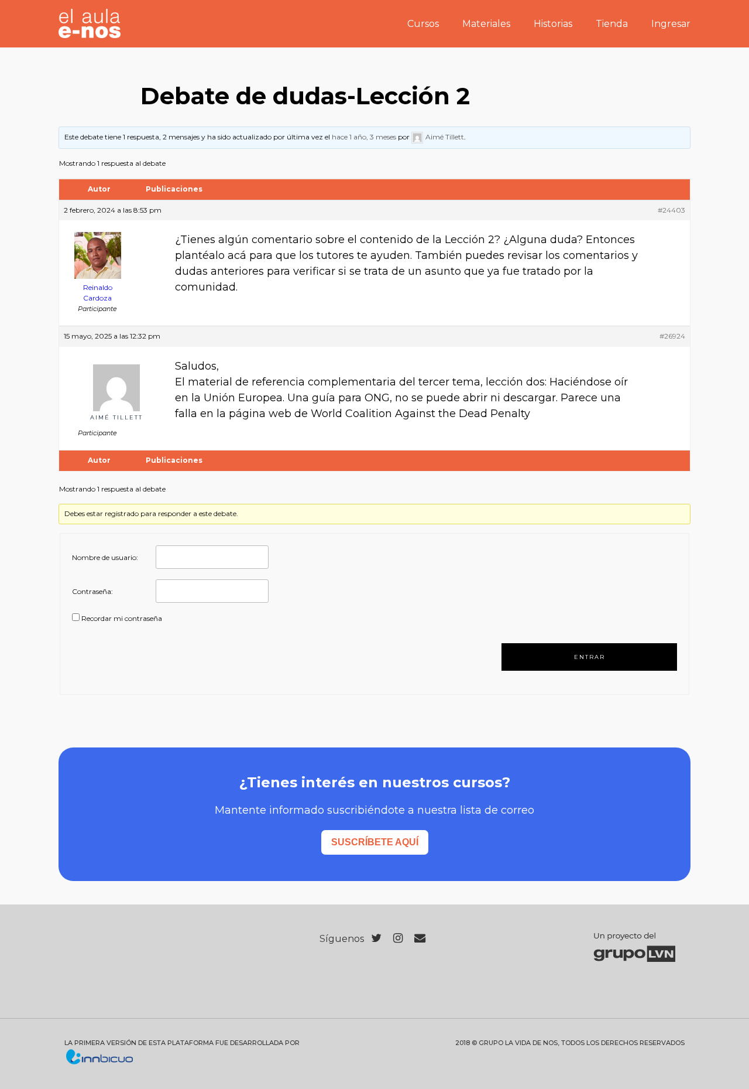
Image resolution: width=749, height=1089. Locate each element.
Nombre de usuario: (105, 557)
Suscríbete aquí (374, 842)
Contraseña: (92, 591)
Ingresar (670, 23)
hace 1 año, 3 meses (364, 136)
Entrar (589, 657)
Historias (553, 23)
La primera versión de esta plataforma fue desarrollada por (182, 1043)
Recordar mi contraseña (121, 618)
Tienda (612, 23)
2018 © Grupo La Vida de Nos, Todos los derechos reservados (570, 1043)
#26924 (672, 336)
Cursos (423, 23)
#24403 (671, 210)
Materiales (486, 23)
